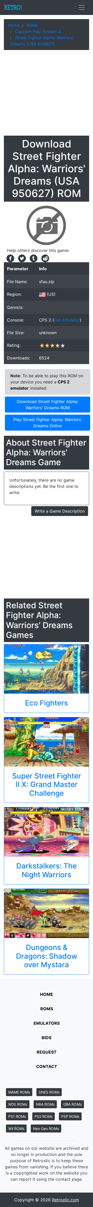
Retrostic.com (65, 1199)
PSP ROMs (70, 1116)
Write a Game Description (60, 511)
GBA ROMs (72, 1104)
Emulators (47, 1023)
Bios (46, 1037)
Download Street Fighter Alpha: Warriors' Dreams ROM (47, 404)
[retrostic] (13, 7)
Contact (46, 1066)
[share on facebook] (10, 257)
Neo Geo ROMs (46, 1128)
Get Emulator (67, 320)
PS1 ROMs (17, 1116)
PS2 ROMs (43, 1116)
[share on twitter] (21, 257)
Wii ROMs (16, 1128)
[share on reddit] (44, 257)
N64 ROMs (45, 1104)
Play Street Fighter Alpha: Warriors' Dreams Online (47, 422)
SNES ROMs (49, 1092)
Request (47, 1052)
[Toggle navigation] (81, 7)
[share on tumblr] (33, 257)
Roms (46, 1008)
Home (46, 994)
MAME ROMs (19, 1092)
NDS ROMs (17, 1104)
